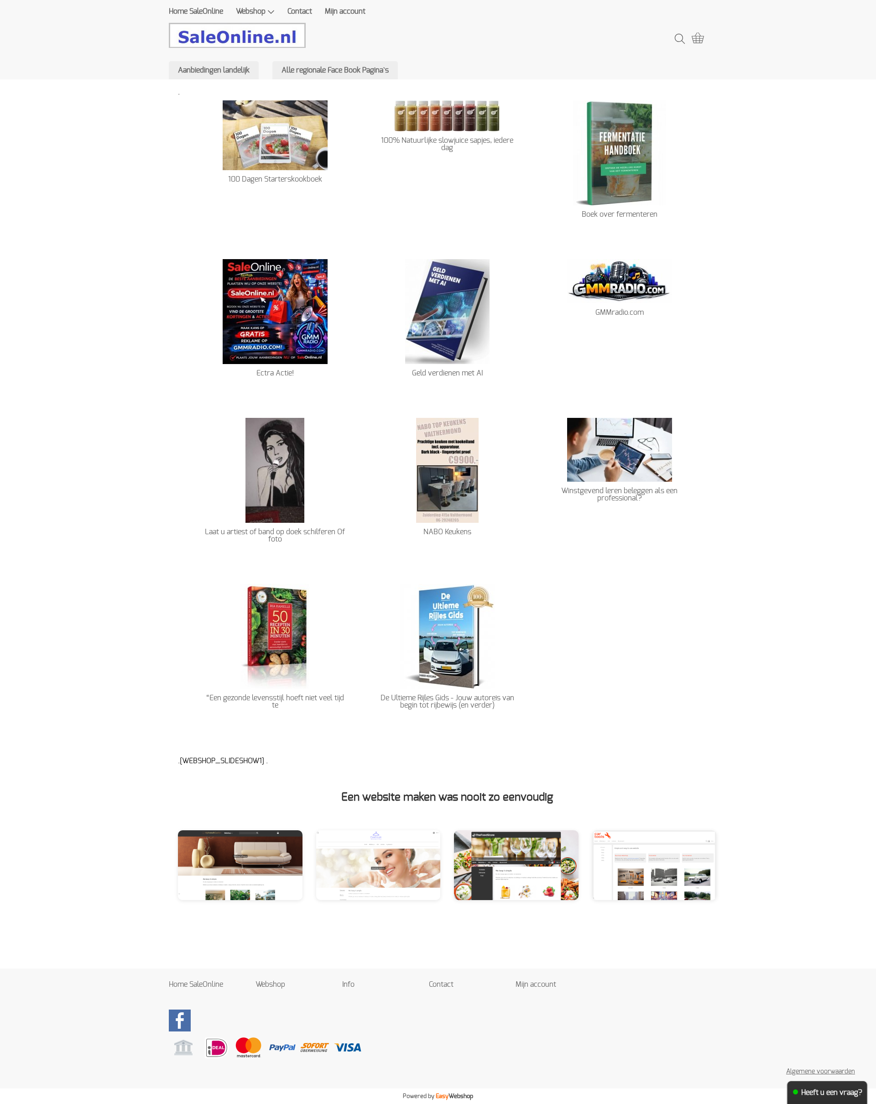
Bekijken (215, 872)
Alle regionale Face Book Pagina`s (335, 70)
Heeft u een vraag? (831, 1092)
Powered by (438, 1096)
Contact (299, 11)
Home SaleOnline (196, 11)
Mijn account (345, 11)
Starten (266, 872)
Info (348, 984)
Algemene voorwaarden (820, 1071)
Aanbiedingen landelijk (214, 70)
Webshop (251, 11)
